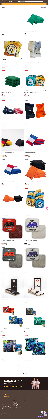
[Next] (29, 366)
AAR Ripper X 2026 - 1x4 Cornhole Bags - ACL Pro (30, 240)
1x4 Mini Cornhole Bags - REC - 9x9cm (7, 92)
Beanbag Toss (15, 408)
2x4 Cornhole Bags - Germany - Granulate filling (8, 152)
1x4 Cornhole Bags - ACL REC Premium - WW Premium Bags (9, 62)
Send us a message (11, 386)
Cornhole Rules (15, 403)
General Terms (15, 400)
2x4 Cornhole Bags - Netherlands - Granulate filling (8, 181)
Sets (24, 394)
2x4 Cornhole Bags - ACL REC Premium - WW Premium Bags (32, 92)
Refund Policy (15, 405)
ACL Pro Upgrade (26, 328)
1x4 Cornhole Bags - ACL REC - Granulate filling (30, 31)
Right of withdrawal (15, 402)
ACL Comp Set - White (27, 299)
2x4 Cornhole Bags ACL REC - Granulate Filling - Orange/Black (32, 181)
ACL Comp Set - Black (4, 299)
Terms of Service (15, 404)
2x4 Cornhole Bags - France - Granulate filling (30, 152)
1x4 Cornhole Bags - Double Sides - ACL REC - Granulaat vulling (32, 62)
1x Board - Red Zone (4, 31)
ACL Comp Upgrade (4, 328)
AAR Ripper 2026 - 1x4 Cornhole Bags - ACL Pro (8, 240)
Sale (24, 400)
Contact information (16, 406)
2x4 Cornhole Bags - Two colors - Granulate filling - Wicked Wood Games (11, 211)
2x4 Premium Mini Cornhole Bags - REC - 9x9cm (30, 211)
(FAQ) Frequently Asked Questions (17, 394)
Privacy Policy (15, 401)
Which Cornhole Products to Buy (17, 407)
